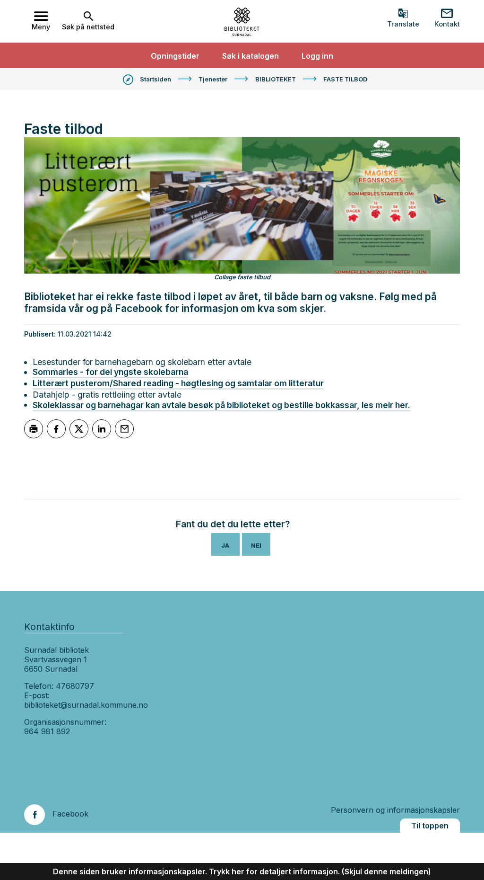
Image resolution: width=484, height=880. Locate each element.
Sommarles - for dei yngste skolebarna (110, 372)
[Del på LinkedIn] (101, 428)
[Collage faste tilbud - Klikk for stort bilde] (242, 205)
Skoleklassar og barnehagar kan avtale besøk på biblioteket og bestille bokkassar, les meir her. (221, 405)
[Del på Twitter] (78, 428)
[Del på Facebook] (56, 428)
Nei (256, 545)
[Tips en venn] (124, 428)
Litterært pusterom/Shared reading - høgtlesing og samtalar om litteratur (178, 383)
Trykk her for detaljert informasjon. (274, 871)
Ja (225, 545)
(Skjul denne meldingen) (386, 871)
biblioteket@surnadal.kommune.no (86, 705)
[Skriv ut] (33, 428)
